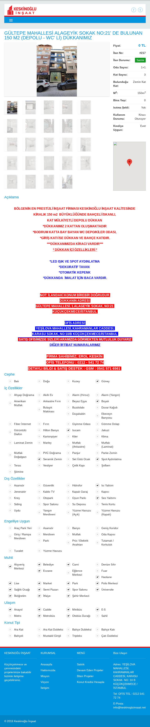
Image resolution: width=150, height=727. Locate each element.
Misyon (45, 676)
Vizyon (45, 682)
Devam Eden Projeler (90, 670)
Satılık (81, 664)
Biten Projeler (85, 676)
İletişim (45, 687)
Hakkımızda (48, 670)
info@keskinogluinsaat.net (129, 707)
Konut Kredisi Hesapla (90, 682)
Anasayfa (46, 664)
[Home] (22, 9)
